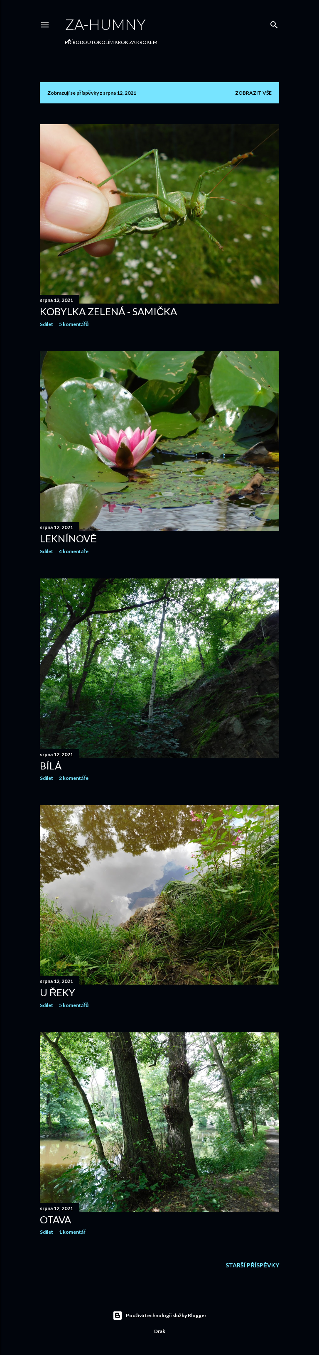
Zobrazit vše (253, 93)
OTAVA (55, 1219)
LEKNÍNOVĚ (68, 538)
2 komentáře (73, 778)
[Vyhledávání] (274, 23)
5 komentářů (73, 324)
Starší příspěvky (252, 1265)
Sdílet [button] (46, 324)
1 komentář (72, 1232)
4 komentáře (73, 551)
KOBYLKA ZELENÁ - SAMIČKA (108, 311)
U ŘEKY (57, 992)
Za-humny (105, 24)
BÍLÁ (50, 766)
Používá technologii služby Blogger (166, 1315)
